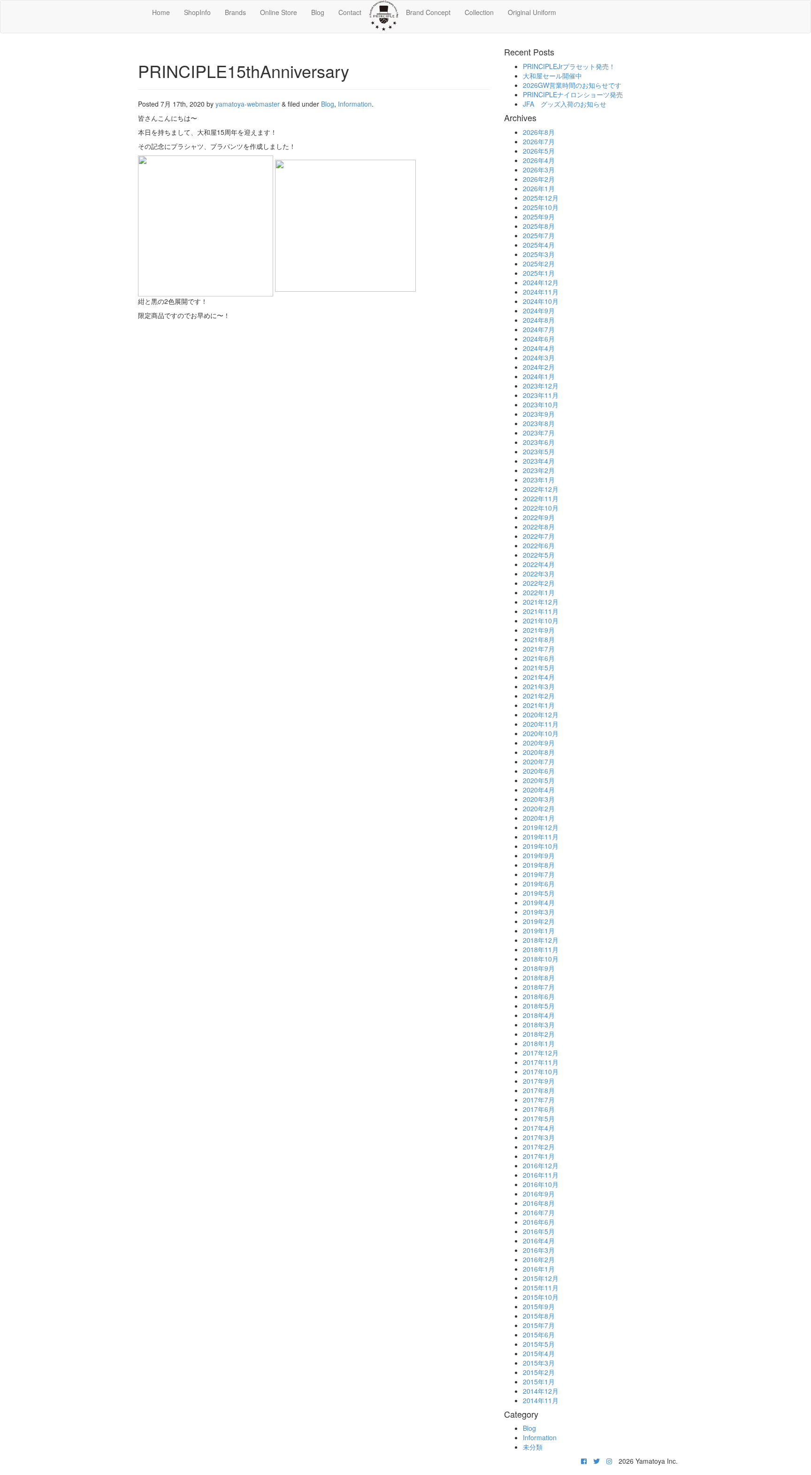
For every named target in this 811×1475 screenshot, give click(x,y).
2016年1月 (539, 1268)
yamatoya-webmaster (247, 104)
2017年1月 (539, 1156)
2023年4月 (539, 461)
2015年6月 (539, 1334)
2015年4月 (539, 1353)
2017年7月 (539, 1099)
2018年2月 (539, 1034)
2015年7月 (539, 1325)
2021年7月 (539, 648)
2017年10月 (541, 1071)
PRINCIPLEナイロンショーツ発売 (573, 94)
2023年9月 (539, 414)
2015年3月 (539, 1362)
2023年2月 (539, 470)
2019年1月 (539, 930)
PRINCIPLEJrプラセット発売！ (569, 66)
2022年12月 (541, 489)
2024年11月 (541, 291)
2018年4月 (539, 1015)
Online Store (278, 12)
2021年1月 (539, 705)
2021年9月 (539, 630)
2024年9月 (539, 310)
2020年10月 (541, 733)
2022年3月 (539, 573)
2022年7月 (539, 536)
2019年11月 (541, 836)
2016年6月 (539, 1222)
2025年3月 (539, 254)
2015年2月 (539, 1372)
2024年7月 (539, 329)
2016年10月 (541, 1184)
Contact (349, 12)
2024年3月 (539, 357)
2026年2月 (539, 179)
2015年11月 (541, 1287)
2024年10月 (541, 301)
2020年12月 (541, 714)
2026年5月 (539, 150)
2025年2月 (539, 263)
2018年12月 (541, 940)
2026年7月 (539, 141)
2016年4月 (539, 1240)
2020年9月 (539, 742)
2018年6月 (539, 996)
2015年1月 (539, 1381)
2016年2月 (539, 1259)
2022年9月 (539, 517)
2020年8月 (539, 752)
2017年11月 (541, 1062)
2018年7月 (539, 987)
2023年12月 (541, 385)
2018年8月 (539, 977)
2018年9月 (539, 968)
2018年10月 (541, 958)
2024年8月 (539, 320)
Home (161, 12)
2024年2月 (539, 367)
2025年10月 (541, 207)
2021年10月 (541, 620)
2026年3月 (539, 169)
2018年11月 (541, 949)
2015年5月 (539, 1344)
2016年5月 (539, 1231)
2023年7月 (539, 432)
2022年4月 (539, 564)
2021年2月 (539, 695)
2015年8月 (539, 1315)
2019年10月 (541, 846)
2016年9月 (539, 1193)
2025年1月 (539, 273)
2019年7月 (539, 874)
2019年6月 (539, 883)
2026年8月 (539, 132)
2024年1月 (539, 376)
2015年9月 (539, 1306)
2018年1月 (539, 1043)
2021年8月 (539, 639)
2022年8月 (539, 526)
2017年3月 (539, 1137)
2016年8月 (539, 1203)
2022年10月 (541, 507)
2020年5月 (539, 780)
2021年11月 (541, 611)
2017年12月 (541, 1052)
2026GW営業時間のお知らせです (572, 85)
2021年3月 (539, 686)
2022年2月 (539, 583)
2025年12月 (541, 197)
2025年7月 (539, 235)
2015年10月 (541, 1297)
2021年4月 (539, 677)
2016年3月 (539, 1250)
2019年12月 (541, 827)
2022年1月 (539, 592)
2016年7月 (539, 1212)
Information (355, 104)
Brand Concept (428, 12)
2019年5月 (539, 893)
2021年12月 (541, 601)
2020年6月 (539, 771)
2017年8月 (539, 1090)
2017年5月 (539, 1118)
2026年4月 (539, 160)
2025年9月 (539, 216)
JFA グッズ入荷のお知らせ (564, 104)
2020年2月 (539, 808)
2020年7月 (539, 761)
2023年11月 (541, 395)
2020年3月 (539, 799)
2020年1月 (539, 818)
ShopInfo (197, 12)
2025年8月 (539, 226)
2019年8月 (539, 864)
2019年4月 (539, 902)
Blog (317, 12)
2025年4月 (539, 244)
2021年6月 (539, 658)
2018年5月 (539, 1005)
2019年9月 (539, 855)
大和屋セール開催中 (552, 75)
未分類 (533, 1447)
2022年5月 (539, 554)
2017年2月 (539, 1146)
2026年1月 (539, 188)
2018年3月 (539, 1024)
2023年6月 (539, 442)
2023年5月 (539, 451)
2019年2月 (539, 921)
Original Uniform (532, 12)
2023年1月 (539, 479)
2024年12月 (541, 282)
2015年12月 (541, 1278)
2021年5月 (539, 667)
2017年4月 (539, 1128)
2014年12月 (541, 1391)
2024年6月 (539, 338)
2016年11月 (541, 1175)
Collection (479, 12)
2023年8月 (539, 423)
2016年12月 (541, 1165)
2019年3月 (539, 911)
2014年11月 (541, 1400)
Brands (235, 12)
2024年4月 (539, 348)
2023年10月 (541, 404)
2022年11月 (541, 498)
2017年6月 (539, 1109)
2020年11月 (541, 724)
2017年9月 (539, 1081)
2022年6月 (539, 545)
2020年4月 (539, 789)
